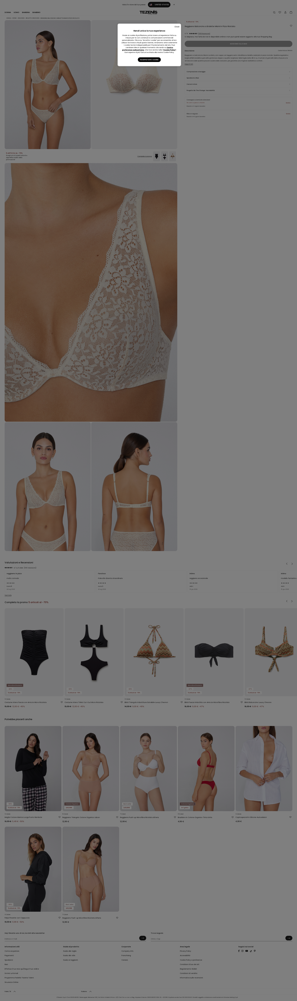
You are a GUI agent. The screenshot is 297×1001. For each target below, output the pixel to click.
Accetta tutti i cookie (149, 60)
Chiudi (176, 26)
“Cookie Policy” (169, 50)
